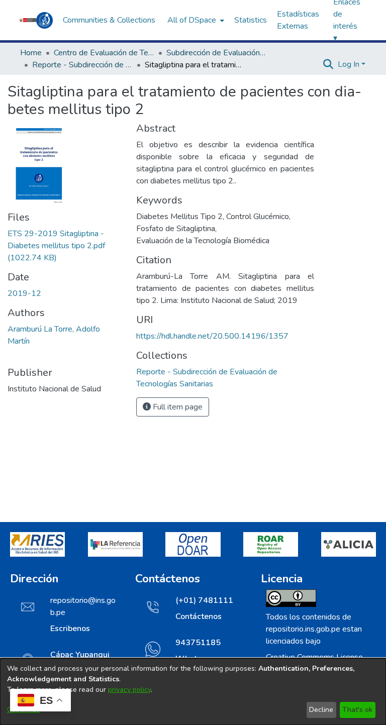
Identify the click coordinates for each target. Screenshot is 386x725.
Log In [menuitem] (348, 64)
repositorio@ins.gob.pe (83, 606)
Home (31, 52)
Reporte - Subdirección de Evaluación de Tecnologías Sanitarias (82, 64)
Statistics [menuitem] (250, 20)
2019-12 (24, 293)
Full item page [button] (177, 406)
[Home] (36, 20)
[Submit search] (328, 64)
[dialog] (193, 691)
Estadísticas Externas (298, 20)
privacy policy (129, 689)
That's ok (357, 709)
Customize (23, 709)
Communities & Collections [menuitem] (109, 20)
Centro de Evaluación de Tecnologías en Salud (104, 52)
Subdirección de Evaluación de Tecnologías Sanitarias (216, 52)
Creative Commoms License (314, 657)
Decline (321, 709)
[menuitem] (194, 20)
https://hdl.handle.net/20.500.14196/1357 (212, 336)
